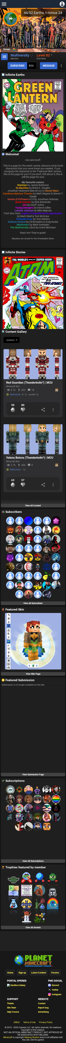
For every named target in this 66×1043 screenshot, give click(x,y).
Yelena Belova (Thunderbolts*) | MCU (29, 457)
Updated (10, 340)
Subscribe (17, 65)
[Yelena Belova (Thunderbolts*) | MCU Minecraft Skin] (33, 439)
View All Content (33, 505)
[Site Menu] (4, 4)
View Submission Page (33, 774)
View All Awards (33, 927)
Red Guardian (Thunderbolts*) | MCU (29, 382)
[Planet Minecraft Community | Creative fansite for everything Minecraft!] (33, 960)
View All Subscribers (33, 603)
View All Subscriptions (33, 861)
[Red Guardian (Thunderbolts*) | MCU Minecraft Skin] (33, 364)
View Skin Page (33, 674)
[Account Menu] (62, 4)
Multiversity (15, 394)
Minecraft (7, 1037)
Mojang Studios (31, 1037)
